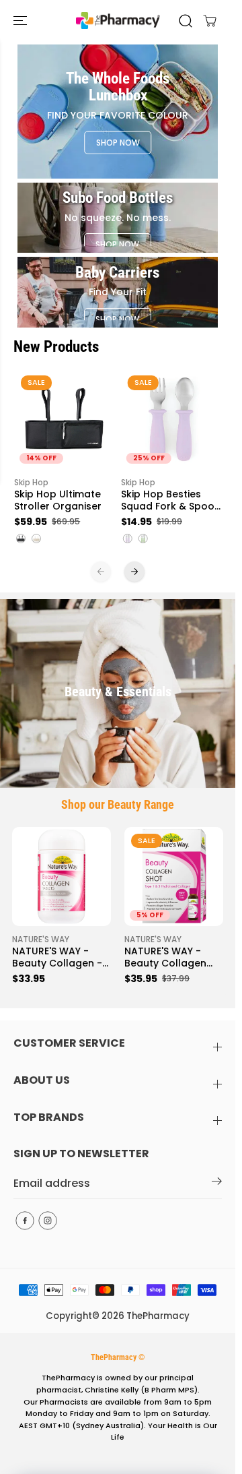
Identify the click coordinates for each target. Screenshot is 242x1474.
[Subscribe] (217, 1183)
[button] (21, 20)
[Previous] (101, 571)
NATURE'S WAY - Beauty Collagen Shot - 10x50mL (165, 958)
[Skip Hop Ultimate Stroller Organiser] (64, 419)
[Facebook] (24, 1220)
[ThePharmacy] (118, 20)
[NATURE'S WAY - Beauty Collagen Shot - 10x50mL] (173, 876)
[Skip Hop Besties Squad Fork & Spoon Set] (171, 419)
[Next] (134, 571)
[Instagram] (47, 1220)
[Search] (185, 21)
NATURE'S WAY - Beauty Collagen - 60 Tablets (57, 958)
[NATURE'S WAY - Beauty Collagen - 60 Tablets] (61, 876)
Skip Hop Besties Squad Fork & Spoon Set (170, 501)
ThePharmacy (158, 1316)
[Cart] (210, 21)
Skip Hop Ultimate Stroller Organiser (58, 501)
